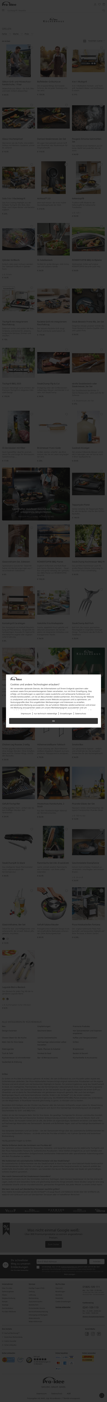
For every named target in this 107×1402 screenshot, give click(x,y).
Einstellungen (66, 713)
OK (53, 721)
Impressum (26, 713)
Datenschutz (80, 713)
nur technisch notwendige (45, 713)
